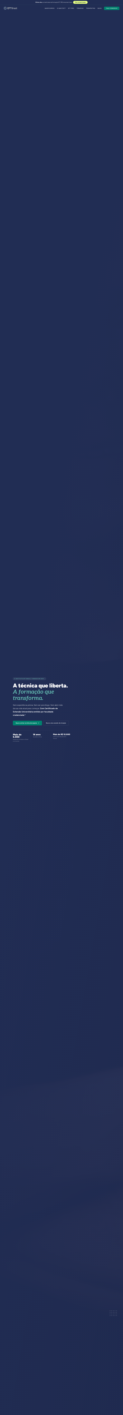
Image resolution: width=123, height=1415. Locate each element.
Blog (100, 8)
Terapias (80, 8)
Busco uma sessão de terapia (56, 723)
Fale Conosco (111, 8)
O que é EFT (61, 8)
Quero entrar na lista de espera (26, 723)
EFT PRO (71, 8)
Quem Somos (49, 8)
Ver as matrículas (80, 2)
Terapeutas (90, 8)
